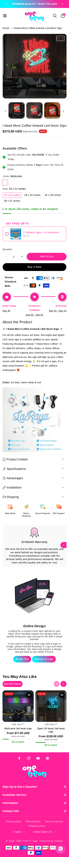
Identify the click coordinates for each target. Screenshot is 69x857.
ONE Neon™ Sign (27, 841)
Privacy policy (13, 821)
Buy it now (35, 267)
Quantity (7, 249)
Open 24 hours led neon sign (51, 730)
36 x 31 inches (13, 201)
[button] (5, 15)
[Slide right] (63, 111)
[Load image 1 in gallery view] (17, 110)
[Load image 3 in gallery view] (52, 110)
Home (6, 28)
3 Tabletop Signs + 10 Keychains (41, 232)
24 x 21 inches (13, 195)
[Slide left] (6, 111)
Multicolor (5, 182)
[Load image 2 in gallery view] (34, 110)
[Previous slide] (6, 4)
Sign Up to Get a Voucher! (20, 786)
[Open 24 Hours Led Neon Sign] (50, 706)
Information (10, 803)
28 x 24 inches (33, 195)
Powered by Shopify (51, 841)
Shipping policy (36, 826)
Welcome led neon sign (18, 728)
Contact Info (11, 811)
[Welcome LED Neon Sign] (18, 706)
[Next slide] (62, 4)
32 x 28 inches (53, 195)
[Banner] (34, 419)
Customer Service (14, 794)
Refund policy (33, 821)
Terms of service (54, 821)
